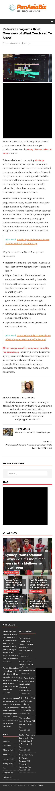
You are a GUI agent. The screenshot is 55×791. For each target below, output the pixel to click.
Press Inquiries (8, 759)
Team (5, 768)
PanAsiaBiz (7, 631)
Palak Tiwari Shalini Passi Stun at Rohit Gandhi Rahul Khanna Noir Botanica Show (39, 584)
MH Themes (39, 785)
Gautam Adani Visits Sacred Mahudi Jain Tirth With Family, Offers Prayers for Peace (27, 741)
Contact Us (7, 745)
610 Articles (28, 397)
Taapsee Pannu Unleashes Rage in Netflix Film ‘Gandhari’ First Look (15, 584)
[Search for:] (27, 473)
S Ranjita (27, 43)
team (13, 643)
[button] (51, 21)
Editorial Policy (8, 750)
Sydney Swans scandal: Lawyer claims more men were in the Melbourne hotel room (25, 561)
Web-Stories (7, 777)
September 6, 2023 (12, 43)
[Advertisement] (27, 110)
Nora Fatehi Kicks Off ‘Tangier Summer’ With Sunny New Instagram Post (26, 761)
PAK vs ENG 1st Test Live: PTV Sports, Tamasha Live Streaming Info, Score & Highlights (15, 601)
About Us (6, 741)
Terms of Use (8, 772)
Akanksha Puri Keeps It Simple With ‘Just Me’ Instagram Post (39, 603)
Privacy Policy (8, 763)
